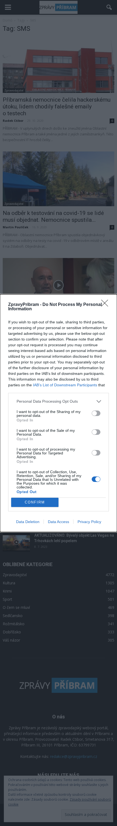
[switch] (96, 413)
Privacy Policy (89, 522)
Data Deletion (27, 522)
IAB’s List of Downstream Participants (65, 385)
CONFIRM (35, 502)
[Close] (106, 305)
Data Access (58, 522)
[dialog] (58, 413)
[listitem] (58, 401)
